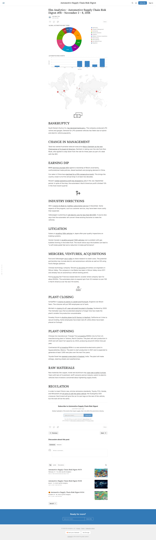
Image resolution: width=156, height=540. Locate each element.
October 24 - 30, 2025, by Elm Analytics (59, 494)
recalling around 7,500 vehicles (72, 240)
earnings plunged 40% (61, 168)
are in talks (68, 259)
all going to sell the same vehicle (74, 394)
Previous (54, 433)
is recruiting (81, 268)
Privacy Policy (90, 420)
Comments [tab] (52, 444)
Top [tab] (50, 465)
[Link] (46, 123)
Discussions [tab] (61, 465)
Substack (70, 536)
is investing (82, 336)
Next (102, 433)
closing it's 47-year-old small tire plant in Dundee (75, 308)
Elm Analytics (56, 16)
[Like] (50, 21)
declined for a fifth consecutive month (80, 174)
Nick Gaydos (56, 473)
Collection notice (90, 528)
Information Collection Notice (77, 420)
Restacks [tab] (59, 444)
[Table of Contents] (2, 270)
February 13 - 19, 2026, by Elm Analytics (59, 472)
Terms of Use (86, 419)
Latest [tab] (54, 465)
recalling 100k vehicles (64, 233)
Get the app (86, 532)
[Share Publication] (136, 3)
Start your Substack (73, 532)
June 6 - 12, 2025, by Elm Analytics (58, 483)
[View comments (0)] (54, 21)
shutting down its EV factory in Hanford (76, 317)
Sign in (151, 3)
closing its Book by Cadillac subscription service (70, 206)
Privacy (78, 528)
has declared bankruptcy (76, 128)
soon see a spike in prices (96, 373)
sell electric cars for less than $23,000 (82, 215)
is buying (55, 277)
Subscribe (143, 3)
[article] (78, 473)
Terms (83, 528)
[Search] (132, 3)
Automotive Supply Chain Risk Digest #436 (65, 481)
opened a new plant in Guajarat (73, 356)
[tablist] (55, 444)
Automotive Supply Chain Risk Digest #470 (65, 470)
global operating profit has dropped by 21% (71, 181)
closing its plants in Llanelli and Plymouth (73, 302)
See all (52, 503)
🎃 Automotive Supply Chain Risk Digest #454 (66, 492)
